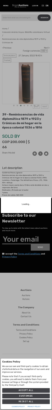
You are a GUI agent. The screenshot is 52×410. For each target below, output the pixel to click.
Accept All (26, 390)
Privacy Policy (34, 407)
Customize (26, 396)
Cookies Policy (18, 407)
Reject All (26, 401)
